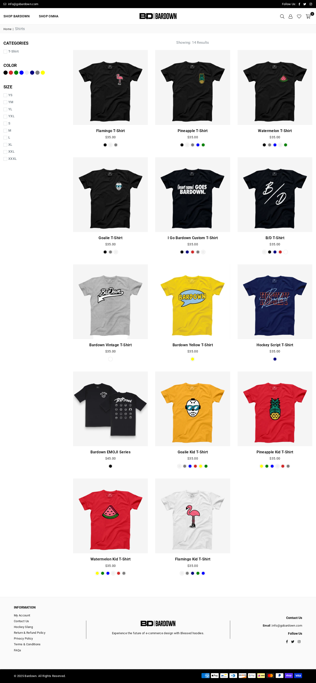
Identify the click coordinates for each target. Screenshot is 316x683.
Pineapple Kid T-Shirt (275, 452)
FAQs (17, 650)
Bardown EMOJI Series (110, 452)
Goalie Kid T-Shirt (193, 452)
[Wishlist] (299, 16)
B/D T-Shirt (275, 238)
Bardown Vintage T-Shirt (110, 345)
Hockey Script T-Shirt (275, 345)
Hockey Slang (23, 627)
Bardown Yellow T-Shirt (193, 345)
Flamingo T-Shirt (110, 131)
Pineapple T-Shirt (193, 131)
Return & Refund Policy (29, 632)
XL (10, 144)
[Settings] (290, 16)
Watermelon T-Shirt (275, 131)
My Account (22, 615)
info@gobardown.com (22, 4)
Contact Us (21, 621)
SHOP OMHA (49, 16)
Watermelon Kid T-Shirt (110, 559)
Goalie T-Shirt (110, 238)
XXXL (12, 159)
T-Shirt (13, 51)
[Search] (282, 16)
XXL (11, 151)
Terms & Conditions (27, 644)
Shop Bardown (16, 16)
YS (10, 95)
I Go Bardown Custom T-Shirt (193, 238)
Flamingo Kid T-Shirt (192, 559)
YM (10, 102)
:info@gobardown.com (286, 625)
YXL (11, 116)
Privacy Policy (23, 638)
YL (10, 109)
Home (7, 29)
